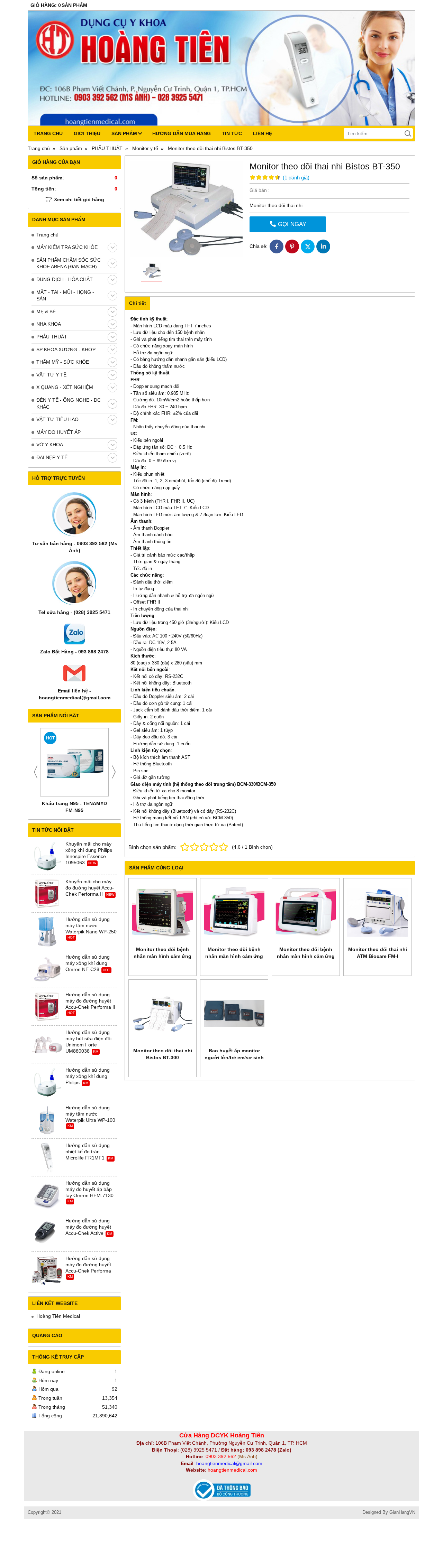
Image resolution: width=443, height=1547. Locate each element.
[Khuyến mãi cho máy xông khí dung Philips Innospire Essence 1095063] (47, 856)
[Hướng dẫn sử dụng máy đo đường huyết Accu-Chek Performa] (47, 1270)
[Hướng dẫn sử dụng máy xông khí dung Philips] (47, 1082)
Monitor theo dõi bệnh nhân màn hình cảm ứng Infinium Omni (306, 956)
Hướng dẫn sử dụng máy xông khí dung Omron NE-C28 (87, 963)
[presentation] (35, 772)
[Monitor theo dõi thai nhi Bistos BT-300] (162, 1013)
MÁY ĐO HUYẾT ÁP (58, 432)
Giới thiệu (87, 133)
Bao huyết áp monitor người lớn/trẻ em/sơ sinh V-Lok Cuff (234, 1057)
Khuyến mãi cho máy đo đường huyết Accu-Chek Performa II (89, 888)
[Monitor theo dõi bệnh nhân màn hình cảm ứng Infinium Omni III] (162, 912)
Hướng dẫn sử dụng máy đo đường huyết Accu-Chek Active (88, 1227)
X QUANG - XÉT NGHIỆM (64, 387)
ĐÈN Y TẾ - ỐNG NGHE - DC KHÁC (68, 403)
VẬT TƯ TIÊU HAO (57, 419)
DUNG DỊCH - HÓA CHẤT (64, 279)
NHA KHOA (48, 324)
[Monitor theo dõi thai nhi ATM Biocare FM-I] (377, 912)
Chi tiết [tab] (137, 303)
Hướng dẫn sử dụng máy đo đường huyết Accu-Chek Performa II (90, 1001)
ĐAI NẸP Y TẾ (51, 457)
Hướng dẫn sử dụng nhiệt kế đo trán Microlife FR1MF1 (87, 1152)
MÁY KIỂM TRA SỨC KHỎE (67, 247)
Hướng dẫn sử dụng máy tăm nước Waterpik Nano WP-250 (91, 925)
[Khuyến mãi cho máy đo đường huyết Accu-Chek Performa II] (47, 894)
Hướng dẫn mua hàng (181, 133)
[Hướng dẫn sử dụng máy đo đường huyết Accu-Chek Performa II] (47, 1007)
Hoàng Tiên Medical (58, 1316)
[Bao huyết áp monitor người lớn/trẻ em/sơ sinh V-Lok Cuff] (234, 1013)
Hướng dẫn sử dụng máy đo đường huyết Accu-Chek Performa (88, 1265)
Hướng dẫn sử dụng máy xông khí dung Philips (87, 1076)
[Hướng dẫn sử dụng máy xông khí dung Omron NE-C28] (47, 969)
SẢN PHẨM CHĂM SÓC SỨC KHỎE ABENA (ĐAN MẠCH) (68, 263)
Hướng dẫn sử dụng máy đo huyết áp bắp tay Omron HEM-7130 (89, 1189)
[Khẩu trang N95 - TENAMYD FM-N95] (74, 762)
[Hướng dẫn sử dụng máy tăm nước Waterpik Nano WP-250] (47, 931)
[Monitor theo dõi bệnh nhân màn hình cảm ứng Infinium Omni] (305, 912)
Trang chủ (48, 133)
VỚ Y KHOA (49, 444)
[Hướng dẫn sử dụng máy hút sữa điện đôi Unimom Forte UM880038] (47, 1044)
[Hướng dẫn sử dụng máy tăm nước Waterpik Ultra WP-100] (47, 1120)
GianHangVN (402, 1512)
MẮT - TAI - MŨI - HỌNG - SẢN (65, 295)
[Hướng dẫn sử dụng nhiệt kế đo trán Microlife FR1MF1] (47, 1157)
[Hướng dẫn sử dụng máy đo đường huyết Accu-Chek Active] (47, 1233)
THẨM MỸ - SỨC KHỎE (62, 362)
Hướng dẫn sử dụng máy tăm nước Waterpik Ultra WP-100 (90, 1114)
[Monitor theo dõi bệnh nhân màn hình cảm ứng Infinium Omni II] (234, 912)
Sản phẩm (124, 133)
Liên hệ (262, 133)
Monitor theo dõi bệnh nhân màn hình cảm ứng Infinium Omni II (234, 956)
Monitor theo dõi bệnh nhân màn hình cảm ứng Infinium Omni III (162, 956)
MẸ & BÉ (46, 311)
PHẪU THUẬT (51, 336)
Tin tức (232, 133)
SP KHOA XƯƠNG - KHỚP (66, 349)
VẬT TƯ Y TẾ (51, 375)
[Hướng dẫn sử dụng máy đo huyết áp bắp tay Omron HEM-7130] (47, 1195)
